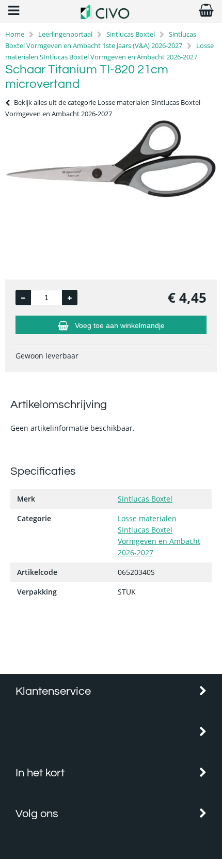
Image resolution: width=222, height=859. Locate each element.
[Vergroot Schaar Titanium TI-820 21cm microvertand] (111, 195)
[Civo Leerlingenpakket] (111, 16)
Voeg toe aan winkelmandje (120, 325)
